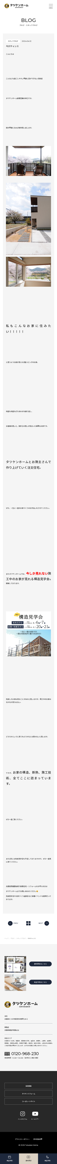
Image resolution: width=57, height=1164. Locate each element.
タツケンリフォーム (28, 1093)
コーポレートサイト (28, 1101)
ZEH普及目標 (37, 1139)
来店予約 (9, 1160)
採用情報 (28, 1086)
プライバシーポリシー (22, 1139)
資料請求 (28, 1160)
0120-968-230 (25, 1054)
